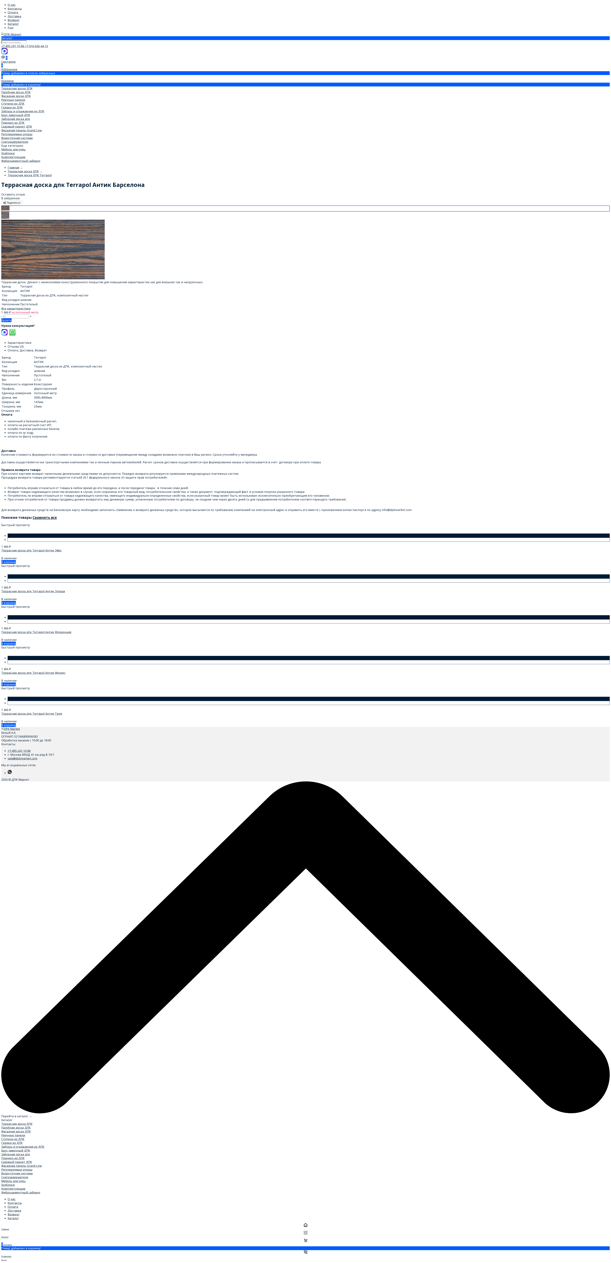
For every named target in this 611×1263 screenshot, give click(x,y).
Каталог (13, 24)
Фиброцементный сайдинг (20, 161)
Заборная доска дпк (15, 119)
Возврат (14, 20)
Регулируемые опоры (16, 134)
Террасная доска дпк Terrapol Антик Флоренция (36, 632)
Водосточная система (17, 138)
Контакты (15, 8)
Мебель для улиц (13, 149)
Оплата (13, 12)
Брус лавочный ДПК (15, 115)
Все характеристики (16, 308)
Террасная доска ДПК (16, 88)
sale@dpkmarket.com (22, 758)
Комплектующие (13, 157)
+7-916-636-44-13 (36, 46)
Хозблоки (8, 153)
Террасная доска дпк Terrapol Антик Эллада (33, 591)
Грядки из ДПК (12, 107)
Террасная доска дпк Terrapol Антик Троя (31, 713)
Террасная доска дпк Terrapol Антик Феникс (33, 673)
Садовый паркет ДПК (16, 126)
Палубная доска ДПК (16, 92)
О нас (12, 5)
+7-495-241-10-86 (13, 46)
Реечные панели (13, 100)
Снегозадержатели (14, 142)
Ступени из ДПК (12, 104)
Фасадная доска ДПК (16, 96)
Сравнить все (45, 517)
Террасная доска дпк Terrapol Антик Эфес (31, 550)
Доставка (14, 16)
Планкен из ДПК (13, 123)
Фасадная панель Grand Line (21, 130)
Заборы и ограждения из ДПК (22, 111)
